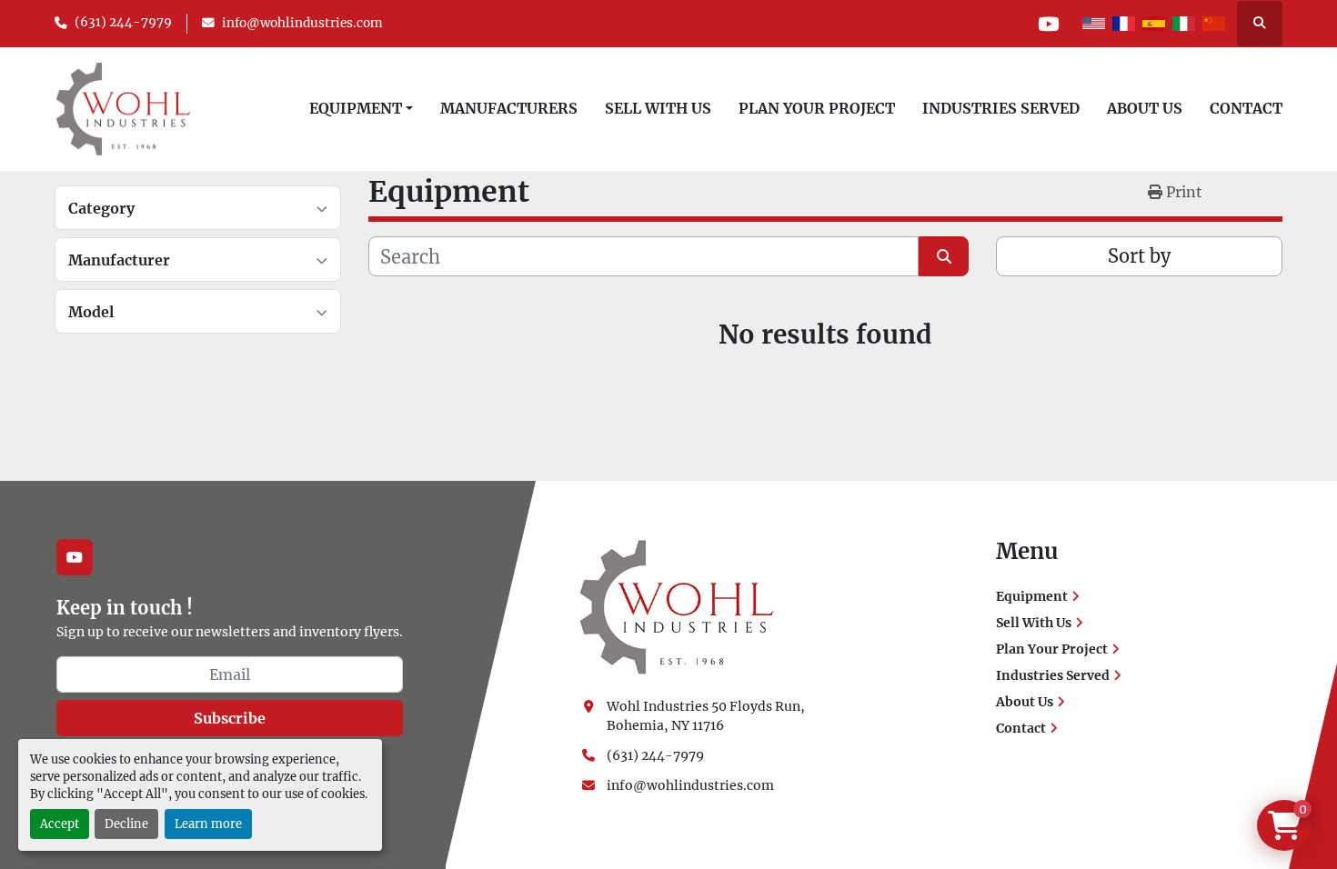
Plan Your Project (817, 108)
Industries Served (1001, 108)
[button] (361, 108)
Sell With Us (658, 108)
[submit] (944, 256)
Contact (1246, 108)
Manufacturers (509, 108)
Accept (59, 823)
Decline (126, 823)
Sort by (1139, 256)
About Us (1144, 108)
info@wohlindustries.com (302, 23)
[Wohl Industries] (677, 606)
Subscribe (230, 718)
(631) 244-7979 (123, 22)
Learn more (208, 823)
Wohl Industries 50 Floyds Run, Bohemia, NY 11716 (707, 716)
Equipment (355, 108)
